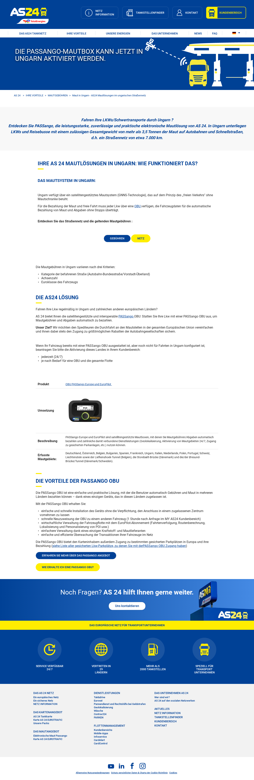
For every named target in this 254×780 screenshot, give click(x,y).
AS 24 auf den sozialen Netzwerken (174, 700)
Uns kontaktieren (127, 606)
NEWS (198, 33)
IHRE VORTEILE (76, 33)
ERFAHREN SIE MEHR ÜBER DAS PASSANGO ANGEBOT (76, 555)
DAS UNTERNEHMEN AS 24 (171, 693)
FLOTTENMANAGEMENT (109, 725)
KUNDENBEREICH (165, 721)
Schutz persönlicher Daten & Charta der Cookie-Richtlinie (139, 772)
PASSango (126, 316)
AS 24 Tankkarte (42, 716)
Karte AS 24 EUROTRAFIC (47, 719)
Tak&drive (99, 697)
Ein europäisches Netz (46, 697)
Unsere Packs (41, 723)
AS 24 (17, 95)
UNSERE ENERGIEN (118, 33)
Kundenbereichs (103, 729)
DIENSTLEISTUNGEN (107, 693)
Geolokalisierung (103, 707)
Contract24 (100, 714)
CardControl (100, 743)
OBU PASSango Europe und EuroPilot (88, 384)
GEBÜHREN (117, 238)
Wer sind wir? (162, 697)
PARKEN (98, 717)
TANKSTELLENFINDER (168, 717)
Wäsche (98, 710)
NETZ (140, 238)
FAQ (214, 33)
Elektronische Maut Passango (50, 735)
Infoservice (100, 736)
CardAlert (99, 740)
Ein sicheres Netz (43, 700)
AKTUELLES (161, 708)
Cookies (173, 772)
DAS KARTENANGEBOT (48, 712)
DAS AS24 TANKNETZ (32, 33)
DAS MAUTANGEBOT (46, 731)
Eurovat (98, 700)
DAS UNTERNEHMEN (165, 33)
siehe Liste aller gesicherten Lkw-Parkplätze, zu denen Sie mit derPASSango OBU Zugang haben (119, 546)
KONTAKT (160, 725)
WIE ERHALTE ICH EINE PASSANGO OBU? (68, 567)
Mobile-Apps (101, 733)
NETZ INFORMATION (45, 704)
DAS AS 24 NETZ (43, 693)
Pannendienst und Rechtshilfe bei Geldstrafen (120, 704)
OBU (137, 206)
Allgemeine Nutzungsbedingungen (93, 772)
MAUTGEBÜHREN (58, 95)
